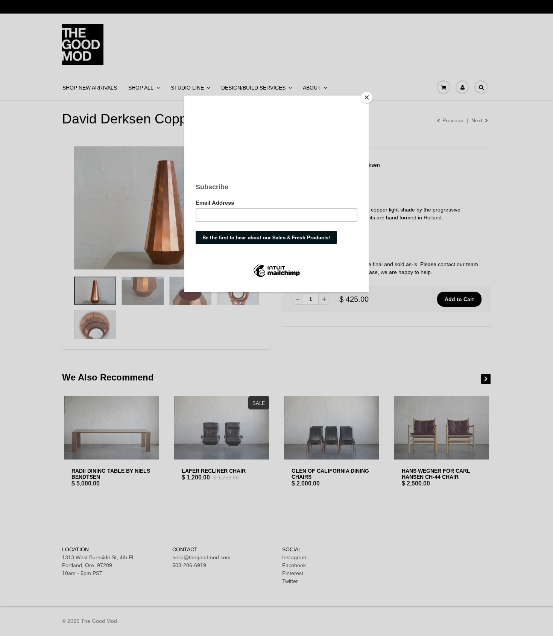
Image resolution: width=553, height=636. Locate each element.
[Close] (366, 97)
